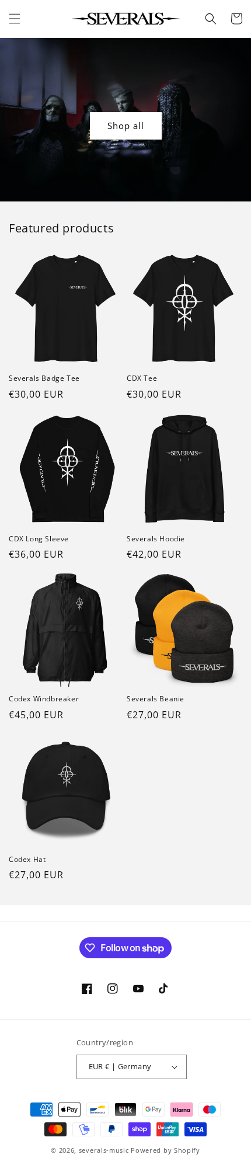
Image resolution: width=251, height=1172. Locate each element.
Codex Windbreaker (44, 699)
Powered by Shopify (165, 1150)
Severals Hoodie (156, 539)
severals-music (104, 1150)
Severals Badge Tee (44, 378)
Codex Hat (27, 859)
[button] (14, 19)
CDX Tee (142, 378)
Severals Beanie (155, 699)
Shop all (125, 125)
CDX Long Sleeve (39, 539)
